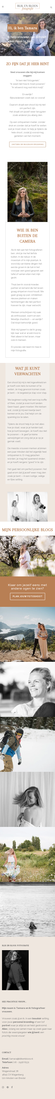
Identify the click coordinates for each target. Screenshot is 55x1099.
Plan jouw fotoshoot (27, 596)
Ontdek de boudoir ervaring (28, 144)
